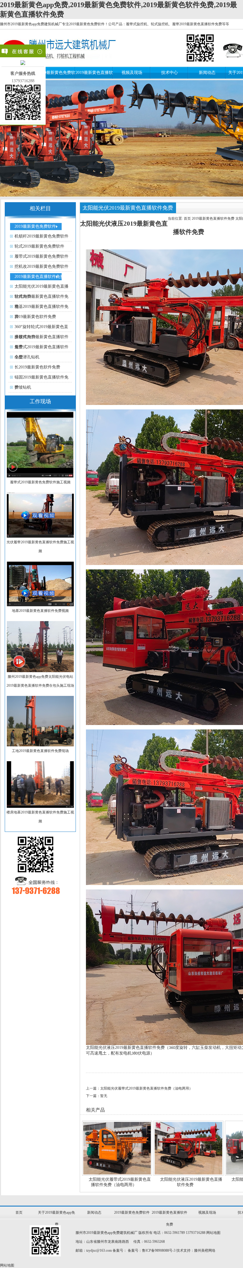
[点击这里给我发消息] (22, 63)
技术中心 (169, 72)
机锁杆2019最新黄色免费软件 (41, 236)
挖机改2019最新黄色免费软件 (41, 266)
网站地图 (213, 1233)
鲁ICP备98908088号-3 (158, 1250)
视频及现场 (132, 72)
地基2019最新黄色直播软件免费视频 (40, 611)
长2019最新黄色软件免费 (37, 367)
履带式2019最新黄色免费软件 (41, 256)
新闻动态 (207, 72)
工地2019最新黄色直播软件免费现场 (40, 751)
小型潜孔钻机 (27, 357)
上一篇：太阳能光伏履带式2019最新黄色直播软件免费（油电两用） (139, 1088)
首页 (187, 218)
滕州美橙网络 (204, 1250)
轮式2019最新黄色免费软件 (39, 246)
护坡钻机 (23, 387)
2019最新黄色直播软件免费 (39, 276)
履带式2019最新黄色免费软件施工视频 (40, 482)
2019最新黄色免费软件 (35, 226)
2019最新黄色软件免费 (35, 316)
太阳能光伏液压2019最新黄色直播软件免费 (191, 1182)
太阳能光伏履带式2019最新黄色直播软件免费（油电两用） (120, 1182)
